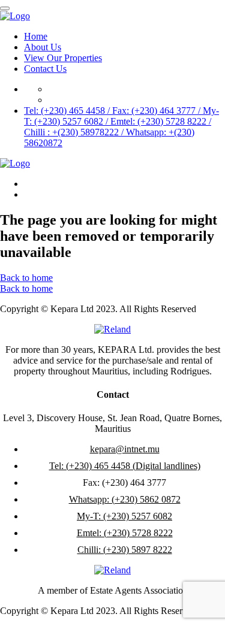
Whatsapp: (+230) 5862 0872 (125, 499)
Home (35, 36)
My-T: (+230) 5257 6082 (124, 516)
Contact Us (45, 68)
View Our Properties (63, 58)
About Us (42, 47)
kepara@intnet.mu (125, 449)
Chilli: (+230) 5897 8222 (124, 550)
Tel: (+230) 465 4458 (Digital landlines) (124, 466)
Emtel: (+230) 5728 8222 (125, 533)
